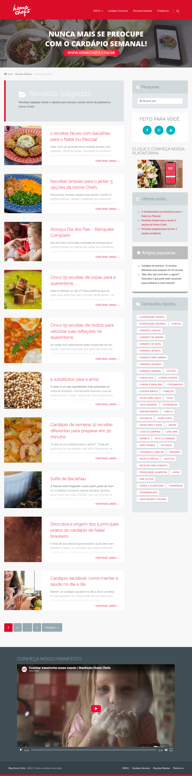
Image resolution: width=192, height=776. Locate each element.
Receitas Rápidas (142, 10)
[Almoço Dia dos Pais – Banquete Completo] (23, 241)
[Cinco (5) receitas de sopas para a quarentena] (23, 289)
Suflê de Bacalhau (68, 478)
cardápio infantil (150, 350)
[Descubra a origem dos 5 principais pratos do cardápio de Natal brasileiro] (23, 539)
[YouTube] (170, 130)
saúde (176, 472)
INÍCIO (96, 10)
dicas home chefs (150, 397)
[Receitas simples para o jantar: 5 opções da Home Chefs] (23, 193)
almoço (176, 323)
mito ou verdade (165, 438)
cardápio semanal (150, 370)
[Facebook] (147, 130)
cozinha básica (149, 391)
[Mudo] (166, 749)
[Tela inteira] (171, 749)
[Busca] (175, 8)
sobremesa (176, 485)
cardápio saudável (151, 364)
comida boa (146, 377)
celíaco (171, 370)
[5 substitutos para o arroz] (23, 390)
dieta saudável (149, 404)
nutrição (166, 445)
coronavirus (175, 384)
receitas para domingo (154, 465)
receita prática (149, 458)
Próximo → (52, 627)
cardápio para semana (153, 357)
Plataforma (163, 10)
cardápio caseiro (150, 330)
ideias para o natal (151, 424)
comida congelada (151, 384)
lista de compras (150, 431)
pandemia (175, 451)
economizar (170, 404)
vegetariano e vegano (153, 499)
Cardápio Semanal (118, 10)
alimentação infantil (152, 316)
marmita (145, 438)
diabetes (169, 391)
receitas (169, 458)
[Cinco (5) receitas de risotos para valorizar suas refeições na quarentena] (23, 340)
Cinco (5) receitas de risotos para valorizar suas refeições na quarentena (82, 331)
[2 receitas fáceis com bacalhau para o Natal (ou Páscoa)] (23, 145)
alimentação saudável (153, 323)
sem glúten (147, 478)
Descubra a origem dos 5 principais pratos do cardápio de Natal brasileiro (84, 530)
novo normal (147, 445)
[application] (96, 708)
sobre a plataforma (152, 485)
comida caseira (168, 377)
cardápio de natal (150, 343)
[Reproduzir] (21, 749)
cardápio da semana (152, 337)
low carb (171, 431)
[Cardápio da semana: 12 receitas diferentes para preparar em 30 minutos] (23, 440)
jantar (172, 424)
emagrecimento (149, 411)
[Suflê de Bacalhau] (23, 489)
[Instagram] (159, 130)
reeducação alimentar (153, 472)
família (168, 411)
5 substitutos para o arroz (74, 379)
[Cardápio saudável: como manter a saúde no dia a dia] (23, 590)
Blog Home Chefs (17, 768)
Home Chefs (165, 418)
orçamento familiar (152, 451)
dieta (170, 397)
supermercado (149, 492)
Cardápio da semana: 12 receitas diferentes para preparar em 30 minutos (81, 430)
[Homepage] (22, 10)
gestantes (146, 418)
